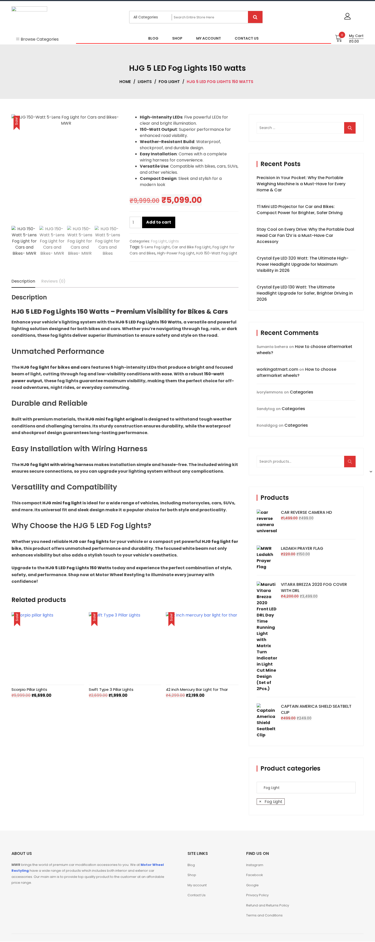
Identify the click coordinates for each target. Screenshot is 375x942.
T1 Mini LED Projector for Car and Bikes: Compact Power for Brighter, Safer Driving (300, 210)
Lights (145, 81)
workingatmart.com (277, 369)
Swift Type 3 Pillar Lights (111, 689)
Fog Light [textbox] (270, 802)
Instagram (254, 865)
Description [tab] (23, 281)
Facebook (254, 875)
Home (125, 81)
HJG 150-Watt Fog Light (216, 253)
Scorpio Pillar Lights (29, 689)
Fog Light (169, 81)
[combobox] (271, 801)
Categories (301, 392)
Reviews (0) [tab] (53, 281)
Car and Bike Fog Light (191, 247)
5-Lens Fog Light (155, 247)
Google (252, 885)
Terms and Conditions (264, 915)
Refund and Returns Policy (267, 905)
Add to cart (158, 222)
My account (197, 885)
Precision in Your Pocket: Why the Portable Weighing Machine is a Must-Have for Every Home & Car (301, 184)
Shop (192, 875)
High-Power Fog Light (175, 253)
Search (351, 464)
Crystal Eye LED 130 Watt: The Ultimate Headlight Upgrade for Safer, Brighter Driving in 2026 (305, 293)
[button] (114, 171)
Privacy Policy (257, 895)
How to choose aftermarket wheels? (296, 372)
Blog (191, 865)
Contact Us (197, 895)
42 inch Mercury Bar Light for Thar (197, 689)
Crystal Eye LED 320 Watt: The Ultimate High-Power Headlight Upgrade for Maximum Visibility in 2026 (302, 264)
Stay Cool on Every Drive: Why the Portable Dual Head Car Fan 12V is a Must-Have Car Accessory (305, 235)
